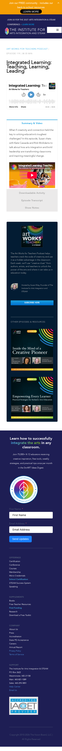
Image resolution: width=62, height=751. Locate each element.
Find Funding (15, 608)
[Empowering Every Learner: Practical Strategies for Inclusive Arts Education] (32, 398)
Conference (14, 565)
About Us (13, 629)
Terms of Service (16, 654)
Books (12, 601)
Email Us (13, 690)
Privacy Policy (15, 651)
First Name (15, 509)
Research (13, 611)
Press (11, 633)
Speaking (13, 586)
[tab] (32, 123)
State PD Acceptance (19, 640)
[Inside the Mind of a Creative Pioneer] (32, 350)
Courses (13, 568)
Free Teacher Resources (20, 604)
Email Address (17, 523)
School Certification (18, 579)
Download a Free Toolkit (20, 615)
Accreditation (15, 636)
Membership (15, 572)
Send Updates (20, 539)
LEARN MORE (28, 25)
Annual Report (15, 647)
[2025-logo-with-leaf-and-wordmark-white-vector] (25, 28)
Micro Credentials (17, 575)
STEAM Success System (20, 583)
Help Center (14, 686)
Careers (12, 643)
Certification (14, 561)
